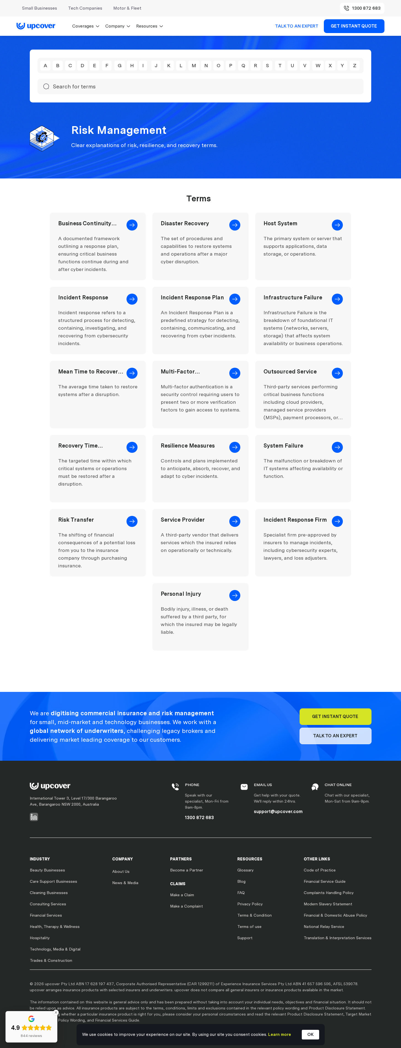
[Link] (39, 26)
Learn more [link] (279, 1034)
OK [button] (310, 1034)
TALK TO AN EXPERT (296, 26)
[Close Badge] (56, 1012)
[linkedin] (34, 817)
